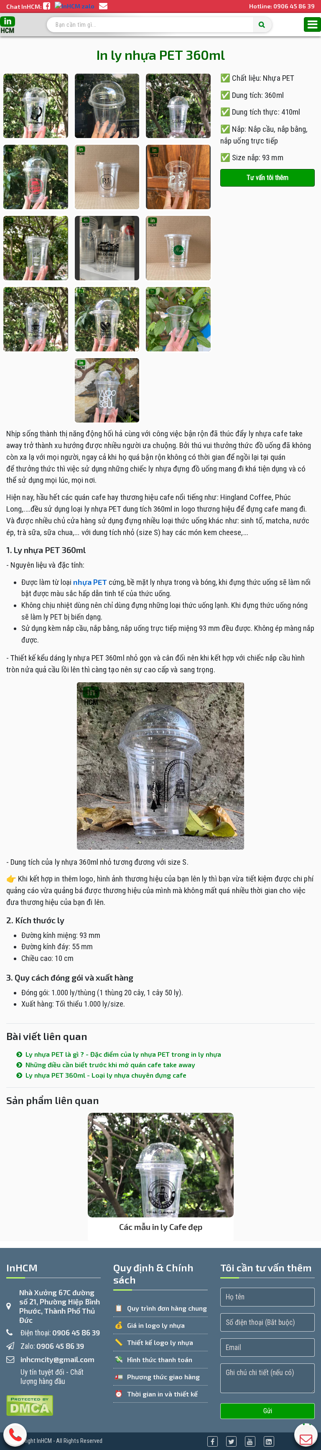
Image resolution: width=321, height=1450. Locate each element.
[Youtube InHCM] (250, 1441)
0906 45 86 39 (294, 6)
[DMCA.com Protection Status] (29, 1404)
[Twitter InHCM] (231, 1441)
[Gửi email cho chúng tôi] (103, 6)
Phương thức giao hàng (163, 1377)
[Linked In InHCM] (269, 1441)
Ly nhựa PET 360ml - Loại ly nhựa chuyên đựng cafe (105, 1075)
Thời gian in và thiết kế (162, 1394)
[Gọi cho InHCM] (15, 1437)
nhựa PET (90, 582)
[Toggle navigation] (312, 24)
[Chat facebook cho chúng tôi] (47, 6)
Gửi (267, 1411)
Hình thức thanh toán (159, 1359)
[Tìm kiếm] (263, 24)
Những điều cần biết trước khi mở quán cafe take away (109, 1064)
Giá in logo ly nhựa (156, 1325)
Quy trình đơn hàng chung (167, 1308)
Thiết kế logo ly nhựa (160, 1342)
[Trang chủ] (7, 24)
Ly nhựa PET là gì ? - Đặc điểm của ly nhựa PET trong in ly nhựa (122, 1054)
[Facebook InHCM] (212, 1441)
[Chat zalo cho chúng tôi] (75, 6)
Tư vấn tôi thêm (267, 178)
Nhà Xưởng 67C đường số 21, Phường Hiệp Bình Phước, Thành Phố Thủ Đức (59, 1306)
